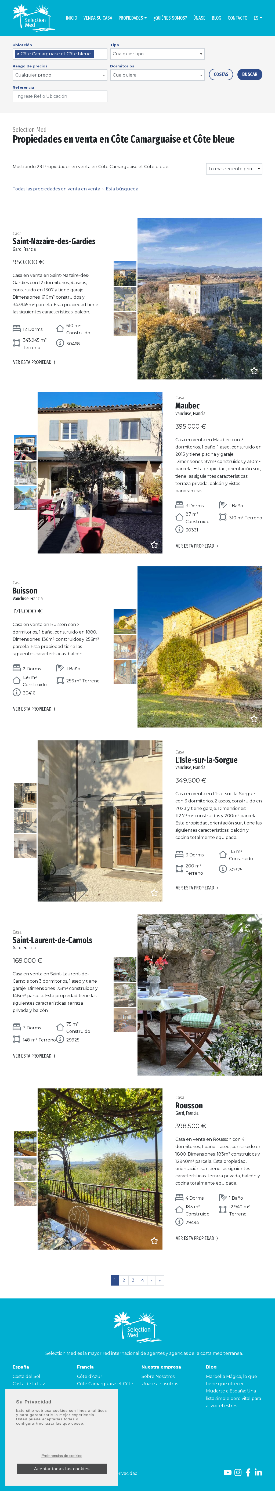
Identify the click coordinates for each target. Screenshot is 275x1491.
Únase (199, 18)
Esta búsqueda (122, 188)
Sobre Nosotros (158, 1376)
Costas (221, 74)
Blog (216, 18)
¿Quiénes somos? (170, 18)
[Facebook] (248, 1474)
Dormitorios (122, 66)
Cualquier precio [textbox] (33, 75)
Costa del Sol (26, 1376)
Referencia (23, 87)
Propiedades (131, 18)
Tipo (114, 45)
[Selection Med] (34, 18)
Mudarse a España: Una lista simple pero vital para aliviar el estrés (233, 1398)
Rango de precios (30, 66)
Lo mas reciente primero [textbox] (235, 168)
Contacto (237, 18)
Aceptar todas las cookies (62, 1469)
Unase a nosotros (160, 1383)
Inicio (71, 18)
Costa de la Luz (29, 1383)
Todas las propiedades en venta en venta (56, 188)
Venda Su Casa (98, 18)
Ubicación (22, 45)
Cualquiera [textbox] (124, 75)
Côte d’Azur (89, 1376)
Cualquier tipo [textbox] (128, 53)
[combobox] (60, 54)
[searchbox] (97, 54)
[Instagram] (238, 1474)
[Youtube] (228, 1474)
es (256, 18)
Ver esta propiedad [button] (34, 362)
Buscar (250, 74)
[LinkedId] (258, 1474)
